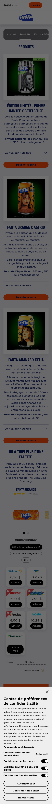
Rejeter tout (26, 797)
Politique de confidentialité (18, 747)
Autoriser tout (26, 783)
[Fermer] (47, 692)
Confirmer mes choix (26, 790)
